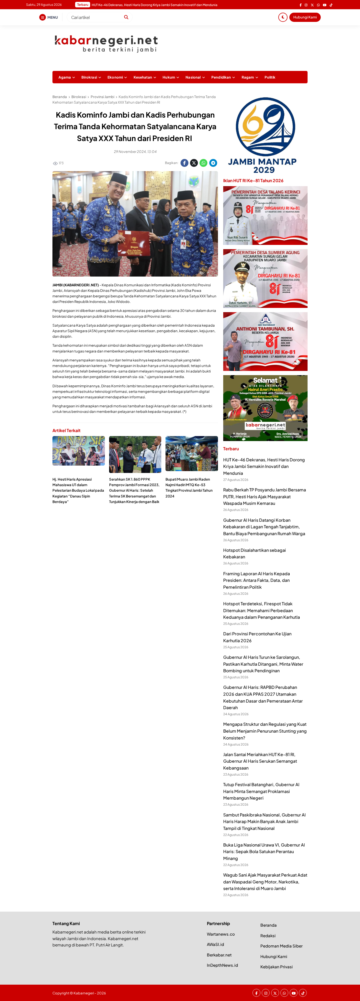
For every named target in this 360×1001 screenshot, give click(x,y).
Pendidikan (221, 77)
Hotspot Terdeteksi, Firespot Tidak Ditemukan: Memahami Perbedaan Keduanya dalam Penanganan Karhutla (261, 610)
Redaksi (268, 935)
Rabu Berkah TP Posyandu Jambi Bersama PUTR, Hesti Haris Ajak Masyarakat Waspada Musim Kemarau (264, 496)
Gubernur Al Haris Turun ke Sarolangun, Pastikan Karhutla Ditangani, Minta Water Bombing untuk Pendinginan (263, 663)
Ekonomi (115, 77)
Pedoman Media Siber (281, 945)
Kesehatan (143, 77)
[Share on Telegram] (213, 163)
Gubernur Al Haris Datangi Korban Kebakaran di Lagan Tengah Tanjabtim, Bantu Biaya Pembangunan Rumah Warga (264, 526)
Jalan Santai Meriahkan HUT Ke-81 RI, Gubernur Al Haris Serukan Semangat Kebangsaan (260, 761)
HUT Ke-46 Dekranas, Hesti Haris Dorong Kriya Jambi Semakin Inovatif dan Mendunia (264, 466)
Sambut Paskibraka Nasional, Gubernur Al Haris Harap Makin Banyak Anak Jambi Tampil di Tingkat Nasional (264, 821)
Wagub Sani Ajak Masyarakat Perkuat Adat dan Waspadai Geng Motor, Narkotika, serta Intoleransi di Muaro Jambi (265, 881)
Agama (65, 77)
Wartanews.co (221, 933)
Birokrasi (89, 77)
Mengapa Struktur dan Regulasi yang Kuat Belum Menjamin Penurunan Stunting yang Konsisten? (265, 730)
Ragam (248, 77)
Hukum (169, 77)
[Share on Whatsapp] (203, 163)
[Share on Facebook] (184, 163)
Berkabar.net (219, 954)
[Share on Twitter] (194, 163)
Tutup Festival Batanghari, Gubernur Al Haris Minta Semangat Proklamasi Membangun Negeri (261, 791)
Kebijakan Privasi (276, 966)
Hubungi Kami (305, 17)
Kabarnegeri (84, 993)
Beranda (268, 924)
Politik (270, 77)
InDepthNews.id (222, 965)
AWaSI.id (215, 944)
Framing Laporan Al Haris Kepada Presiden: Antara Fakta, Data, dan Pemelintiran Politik (157, 5)
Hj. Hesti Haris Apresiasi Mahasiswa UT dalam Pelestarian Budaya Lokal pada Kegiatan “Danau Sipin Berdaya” (78, 490)
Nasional (193, 77)
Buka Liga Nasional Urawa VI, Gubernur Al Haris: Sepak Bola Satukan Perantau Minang (264, 851)
